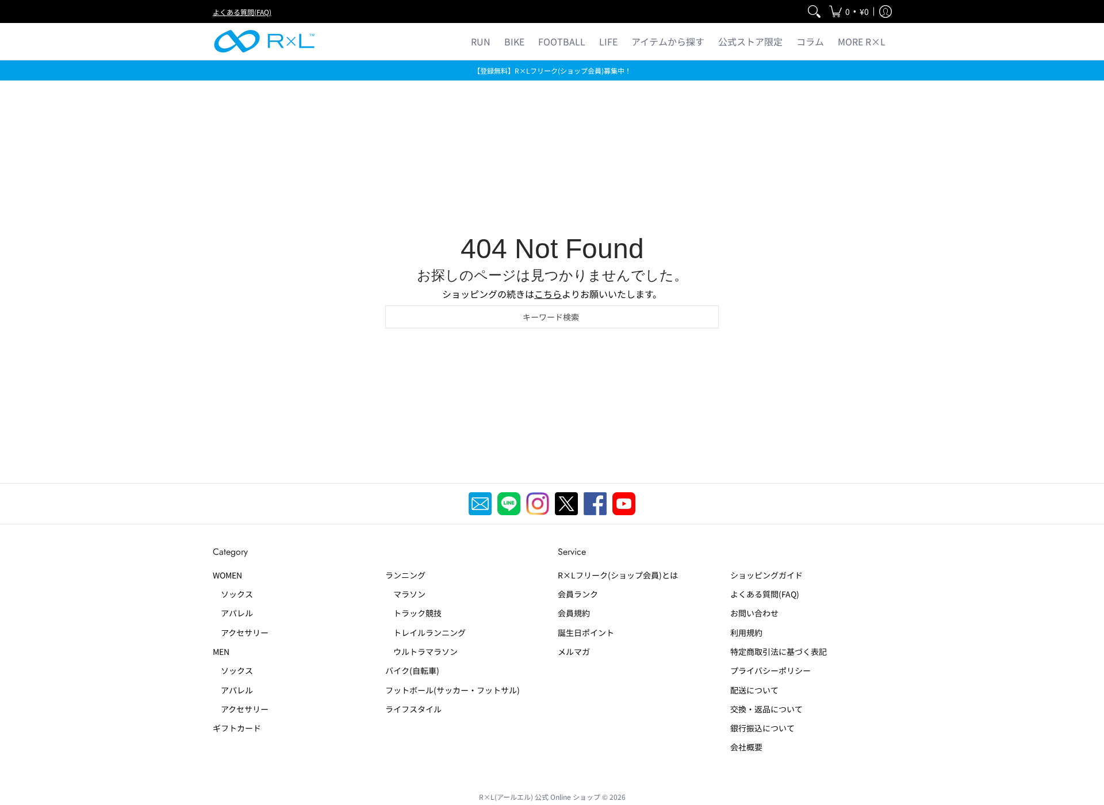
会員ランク (578, 594)
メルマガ (574, 651)
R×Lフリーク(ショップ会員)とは (618, 575)
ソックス (233, 594)
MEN (221, 651)
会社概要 (746, 747)
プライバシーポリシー (770, 670)
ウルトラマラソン (421, 651)
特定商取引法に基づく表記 (778, 651)
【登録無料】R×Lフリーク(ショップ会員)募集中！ (552, 70)
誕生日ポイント (586, 632)
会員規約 (574, 613)
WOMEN (227, 575)
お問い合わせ (754, 613)
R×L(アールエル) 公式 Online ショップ (539, 797)
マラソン (405, 594)
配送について (754, 690)
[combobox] (552, 316)
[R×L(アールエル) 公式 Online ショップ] (264, 41)
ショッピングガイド (766, 575)
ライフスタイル (413, 709)
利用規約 (746, 632)
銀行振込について (762, 728)
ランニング (405, 575)
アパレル (233, 613)
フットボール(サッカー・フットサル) (452, 690)
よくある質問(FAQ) (242, 12)
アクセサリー (241, 632)
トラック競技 (413, 613)
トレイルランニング (425, 632)
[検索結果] (814, 11)
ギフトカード (237, 728)
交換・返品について (766, 709)
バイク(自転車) (412, 670)
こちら (548, 294)
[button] (849, 11)
